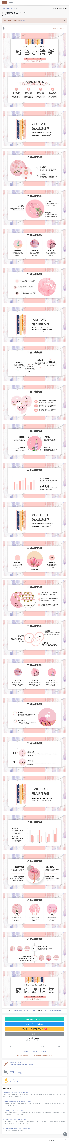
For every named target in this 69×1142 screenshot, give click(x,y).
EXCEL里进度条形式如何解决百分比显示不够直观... (17, 1102)
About (45, 1140)
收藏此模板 (35, 1034)
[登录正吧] (65, 3)
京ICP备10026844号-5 (58, 1140)
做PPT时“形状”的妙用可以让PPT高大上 (14, 1111)
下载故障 (34, 1051)
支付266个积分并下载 (35, 1029)
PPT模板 (9, 8)
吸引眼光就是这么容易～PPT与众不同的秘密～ (16, 1120)
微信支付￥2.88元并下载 (35, 1019)
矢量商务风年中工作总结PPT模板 (52, 1010)
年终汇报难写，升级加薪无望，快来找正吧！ (16, 1093)
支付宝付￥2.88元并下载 (35, 1024)
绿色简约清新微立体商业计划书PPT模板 (24, 1010)
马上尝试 (23, 20)
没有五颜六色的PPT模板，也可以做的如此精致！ (17, 1129)
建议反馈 (25, 1051)
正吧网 (4, 8)
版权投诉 (43, 1051)
